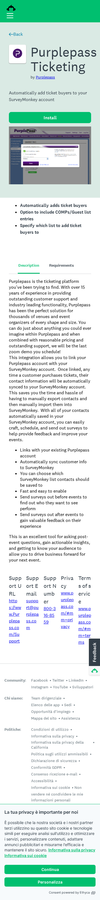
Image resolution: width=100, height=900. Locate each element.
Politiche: (12, 729)
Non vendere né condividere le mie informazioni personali (57, 794)
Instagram (39, 686)
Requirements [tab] (61, 265)
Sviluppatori (82, 686)
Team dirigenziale (46, 698)
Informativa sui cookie (25, 855)
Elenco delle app (45, 704)
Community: (15, 680)
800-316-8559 (50, 615)
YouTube (60, 686)
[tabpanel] (50, 420)
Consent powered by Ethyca (69, 892)
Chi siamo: (13, 698)
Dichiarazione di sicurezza (54, 760)
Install (50, 118)
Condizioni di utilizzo (50, 729)
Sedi (68, 704)
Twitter (58, 680)
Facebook (39, 680)
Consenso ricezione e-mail (54, 774)
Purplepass (45, 77)
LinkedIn (76, 680)
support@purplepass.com (32, 614)
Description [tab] (28, 265)
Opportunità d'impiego (51, 711)
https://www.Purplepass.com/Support (15, 621)
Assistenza (70, 718)
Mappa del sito (44, 718)
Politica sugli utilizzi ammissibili (59, 753)
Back (18, 34)
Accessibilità (42, 780)
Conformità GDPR (46, 767)
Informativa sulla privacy (71, 850)
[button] (94, 657)
